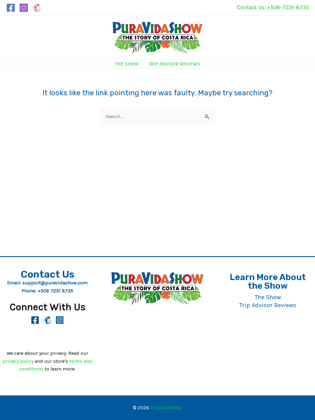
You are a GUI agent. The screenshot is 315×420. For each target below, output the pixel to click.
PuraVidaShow (166, 407)
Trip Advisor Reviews (174, 64)
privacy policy (18, 361)
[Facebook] (10, 7)
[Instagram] (23, 7)
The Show (126, 64)
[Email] (47, 320)
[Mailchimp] (36, 7)
